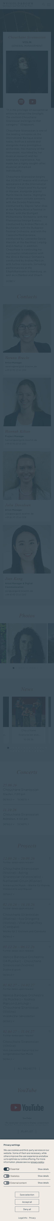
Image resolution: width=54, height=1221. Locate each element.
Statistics (14, 1176)
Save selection (27, 1194)
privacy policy (37, 1162)
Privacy (32, 1218)
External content (18, 1182)
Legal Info (22, 1218)
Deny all (27, 1209)
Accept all (27, 1202)
